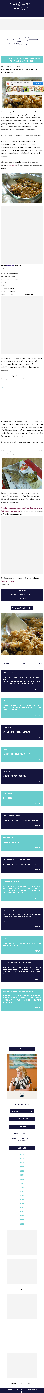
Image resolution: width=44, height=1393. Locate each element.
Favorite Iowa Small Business (22, 1139)
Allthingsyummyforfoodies (15, 991)
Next (41, 663)
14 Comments (22, 591)
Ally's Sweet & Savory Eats (28, 1389)
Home (24, 663)
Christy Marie (9, 815)
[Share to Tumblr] (23, 599)
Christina (7, 672)
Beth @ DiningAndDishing (14, 963)
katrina (6, 771)
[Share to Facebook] (18, 599)
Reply (37, 689)
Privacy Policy (17, 1383)
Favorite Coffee (22, 1133)
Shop (30, 1383)
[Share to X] (21, 599)
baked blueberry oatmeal (22, 595)
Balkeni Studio (27, 1391)
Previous (5, 663)
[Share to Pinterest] (25, 599)
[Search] (31, 1111)
